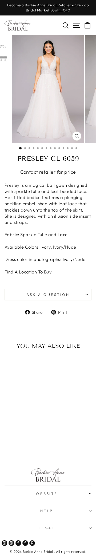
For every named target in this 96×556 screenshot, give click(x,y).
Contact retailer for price (48, 172)
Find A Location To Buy (28, 272)
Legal (47, 528)
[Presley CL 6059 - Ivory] (18, 444)
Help (46, 511)
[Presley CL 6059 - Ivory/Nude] (24, 444)
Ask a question (48, 294)
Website (47, 493)
